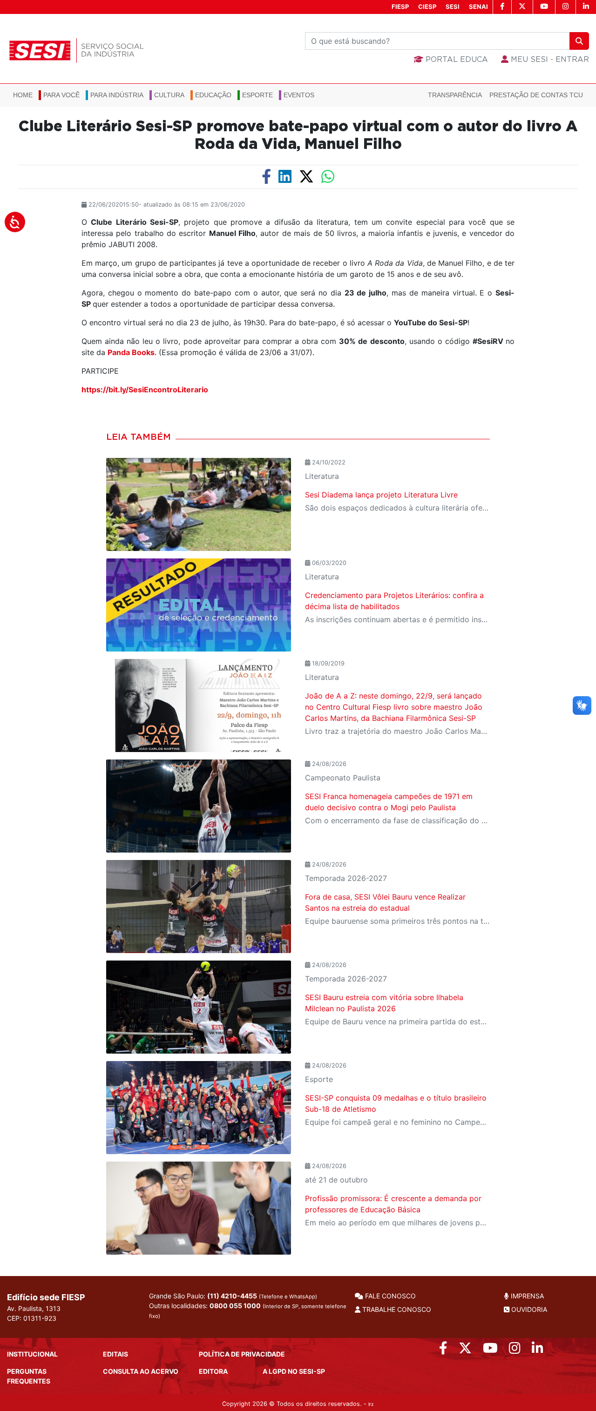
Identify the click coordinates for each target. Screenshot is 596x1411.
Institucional (32, 1354)
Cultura (169, 95)
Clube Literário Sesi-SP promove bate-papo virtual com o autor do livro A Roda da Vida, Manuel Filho (298, 135)
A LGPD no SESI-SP (294, 1371)
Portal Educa (455, 59)
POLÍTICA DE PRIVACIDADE (242, 1354)
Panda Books (131, 352)
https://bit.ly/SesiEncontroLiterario (144, 389)
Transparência (455, 95)
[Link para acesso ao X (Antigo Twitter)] (465, 1350)
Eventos (299, 95)
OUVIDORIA (528, 1309)
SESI (453, 6)
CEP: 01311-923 (31, 1318)
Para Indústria (116, 95)
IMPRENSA (526, 1296)
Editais (115, 1354)
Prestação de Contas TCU (536, 95)
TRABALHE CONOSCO (395, 1309)
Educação (213, 95)
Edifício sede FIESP (46, 1297)
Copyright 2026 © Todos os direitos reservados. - (298, 1403)
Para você (61, 95)
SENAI (478, 6)
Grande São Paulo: (233, 1296)
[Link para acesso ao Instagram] (515, 1350)
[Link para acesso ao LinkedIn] (537, 1350)
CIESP (427, 6)
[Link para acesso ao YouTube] (490, 1350)
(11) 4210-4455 (232, 1296)
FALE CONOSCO (389, 1296)
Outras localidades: (247, 1310)
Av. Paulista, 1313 (34, 1308)
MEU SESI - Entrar (548, 59)
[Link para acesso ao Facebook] (443, 1350)
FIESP (400, 6)
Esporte (257, 95)
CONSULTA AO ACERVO (140, 1371)
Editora (213, 1371)
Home (23, 95)
